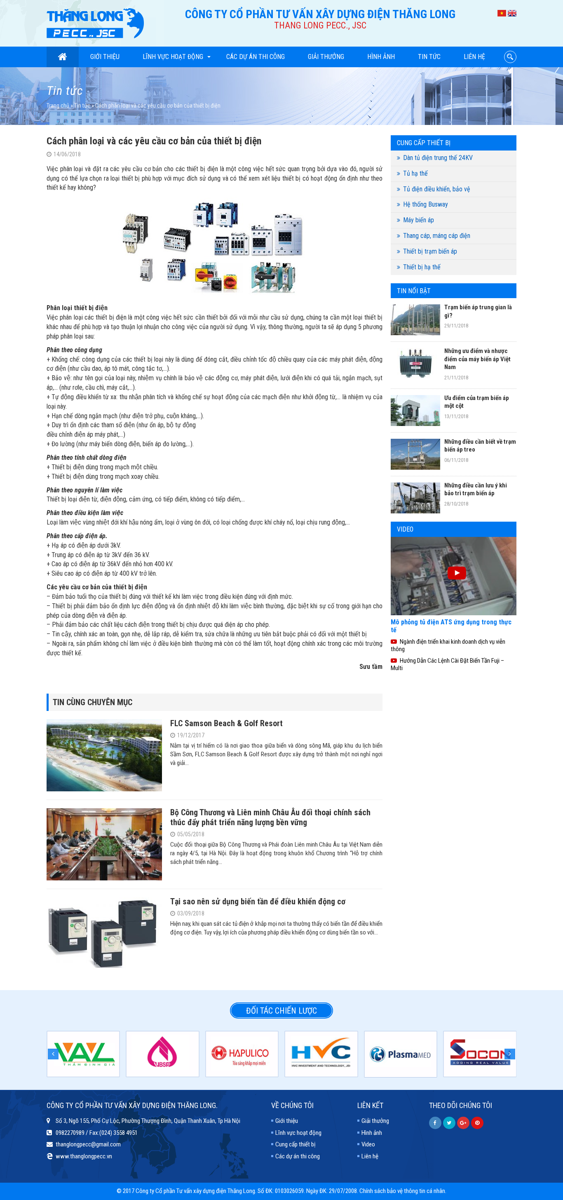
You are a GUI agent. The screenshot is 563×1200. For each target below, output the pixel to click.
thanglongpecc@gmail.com (88, 1144)
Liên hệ (474, 57)
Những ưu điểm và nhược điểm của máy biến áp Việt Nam (477, 359)
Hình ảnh (381, 57)
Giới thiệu (105, 57)
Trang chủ (58, 105)
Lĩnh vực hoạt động (173, 57)
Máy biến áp (418, 220)
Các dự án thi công (255, 57)
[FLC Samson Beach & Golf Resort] (104, 754)
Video (368, 1144)
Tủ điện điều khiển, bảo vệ (436, 189)
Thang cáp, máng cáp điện (436, 236)
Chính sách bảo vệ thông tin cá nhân (402, 1191)
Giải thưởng (326, 57)
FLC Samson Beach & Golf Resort (226, 723)
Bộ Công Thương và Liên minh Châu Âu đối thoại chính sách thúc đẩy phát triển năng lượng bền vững (270, 817)
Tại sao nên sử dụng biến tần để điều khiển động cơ (257, 901)
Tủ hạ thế (415, 173)
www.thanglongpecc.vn (84, 1156)
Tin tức (429, 57)
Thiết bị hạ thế (422, 267)
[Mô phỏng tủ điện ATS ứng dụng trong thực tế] (453, 575)
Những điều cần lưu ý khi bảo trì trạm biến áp (475, 489)
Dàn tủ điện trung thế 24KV (438, 158)
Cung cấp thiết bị (295, 1144)
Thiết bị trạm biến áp (430, 251)
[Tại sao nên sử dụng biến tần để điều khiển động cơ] (104, 932)
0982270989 (70, 1132)
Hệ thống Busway (425, 204)
